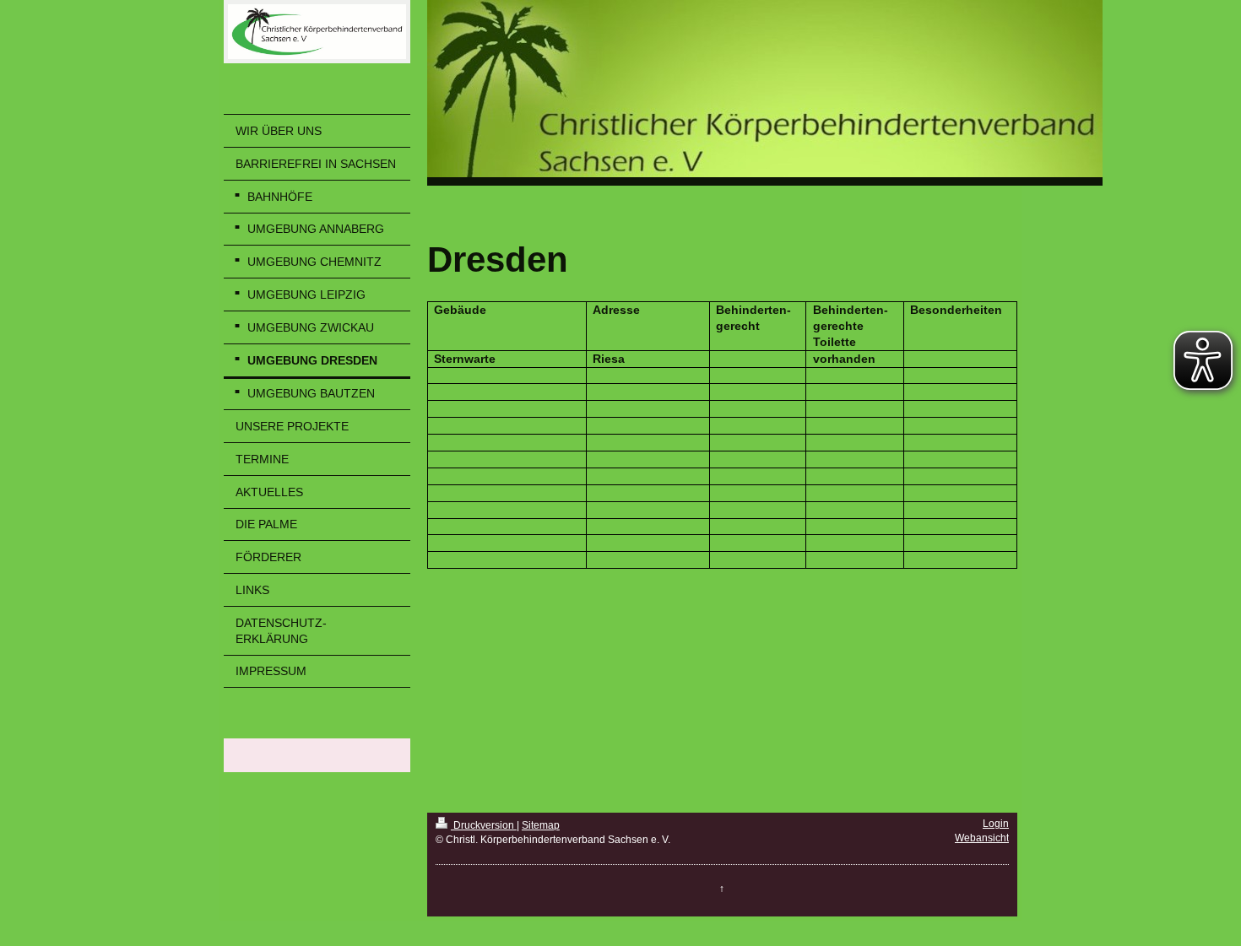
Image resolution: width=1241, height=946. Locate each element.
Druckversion (484, 825)
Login (996, 824)
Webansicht (982, 838)
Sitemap (541, 825)
